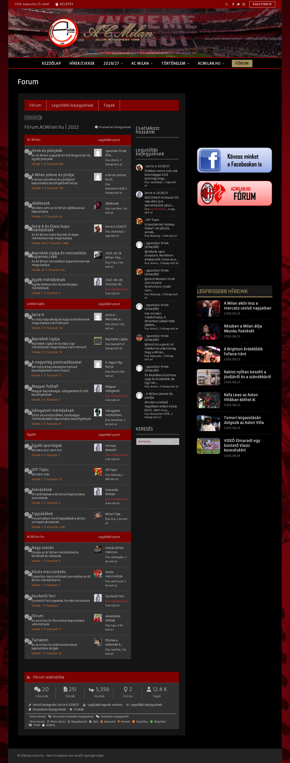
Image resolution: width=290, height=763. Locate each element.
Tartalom (40, 640)
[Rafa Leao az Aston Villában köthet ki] (208, 400)
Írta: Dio (110, 519)
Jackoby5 (156, 182)
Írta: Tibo (111, 262)
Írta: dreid (111, 160)
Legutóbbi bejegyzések (72, 105)
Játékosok (41, 203)
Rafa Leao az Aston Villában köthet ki (241, 397)
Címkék (79, 709)
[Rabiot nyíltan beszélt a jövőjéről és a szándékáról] (208, 377)
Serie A (38, 315)
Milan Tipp (112, 514)
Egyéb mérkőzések (48, 280)
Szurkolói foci (44, 596)
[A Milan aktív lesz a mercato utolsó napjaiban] (208, 309)
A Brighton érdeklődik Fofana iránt (243, 351)
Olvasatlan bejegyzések (49, 709)
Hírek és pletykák (47, 151)
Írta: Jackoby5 (114, 231)
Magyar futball (45, 386)
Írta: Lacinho (113, 208)
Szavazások (42, 489)
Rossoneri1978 (159, 413)
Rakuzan (155, 356)
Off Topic (111, 470)
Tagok (109, 105)
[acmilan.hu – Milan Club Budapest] (99, 32)
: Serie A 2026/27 (157, 166)
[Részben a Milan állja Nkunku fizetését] (208, 331)
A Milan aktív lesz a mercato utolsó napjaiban (247, 305)
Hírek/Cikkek (82, 63)
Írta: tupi (110, 625)
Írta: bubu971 (113, 344)
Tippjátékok (42, 514)
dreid (154, 263)
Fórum (242, 63)
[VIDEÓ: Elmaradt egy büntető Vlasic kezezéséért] (208, 446)
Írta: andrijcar (114, 581)
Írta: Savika (112, 649)
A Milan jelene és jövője (53, 175)
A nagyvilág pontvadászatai (57, 362)
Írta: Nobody (113, 474)
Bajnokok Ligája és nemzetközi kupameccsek (59, 255)
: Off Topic (152, 220)
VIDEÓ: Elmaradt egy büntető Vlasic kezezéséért (242, 446)
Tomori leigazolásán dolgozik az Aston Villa (244, 420)
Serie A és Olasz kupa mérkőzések (50, 228)
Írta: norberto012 (116, 289)
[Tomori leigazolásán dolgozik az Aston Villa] (208, 423)
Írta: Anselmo (113, 420)
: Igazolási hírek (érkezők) (157, 245)
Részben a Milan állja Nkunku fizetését (243, 328)
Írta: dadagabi (114, 557)
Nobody (155, 235)
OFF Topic (40, 470)
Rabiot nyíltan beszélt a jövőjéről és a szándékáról (247, 374)
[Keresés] (226, 4)
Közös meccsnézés (49, 572)
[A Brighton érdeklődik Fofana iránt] (208, 354)
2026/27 (111, 63)
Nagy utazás (43, 548)
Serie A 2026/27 (116, 226)
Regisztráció (262, 4)
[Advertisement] (234, 107)
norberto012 (158, 209)
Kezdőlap (51, 63)
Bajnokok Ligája (46, 339)
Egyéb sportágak (47, 445)
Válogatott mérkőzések (53, 410)
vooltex (117, 705)
